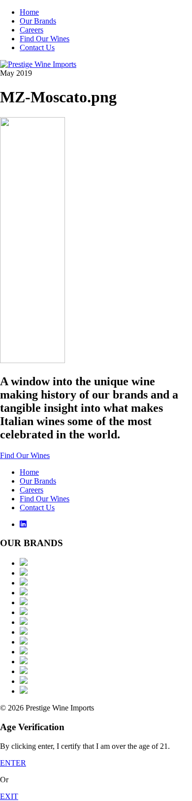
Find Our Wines (44, 38)
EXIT (9, 796)
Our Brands (38, 21)
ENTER (13, 763)
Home (29, 12)
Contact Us (37, 47)
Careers (31, 30)
